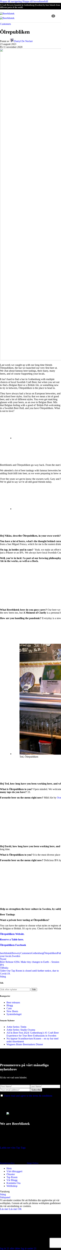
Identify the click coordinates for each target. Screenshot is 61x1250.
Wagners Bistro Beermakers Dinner (25, 1044)
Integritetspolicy (7, 1163)
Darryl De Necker (23, 41)
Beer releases (13, 1002)
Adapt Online (33, 1163)
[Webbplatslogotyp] (7, 13)
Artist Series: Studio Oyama (21, 1029)
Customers (5, 24)
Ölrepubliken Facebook (13, 945)
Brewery (15, 953)
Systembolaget (14, 1014)
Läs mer (8, 1209)
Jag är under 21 (28, 1248)
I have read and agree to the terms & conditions (28, 1095)
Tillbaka (4, 967)
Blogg (10, 1005)
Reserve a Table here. (12, 939)
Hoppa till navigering (11, 1)
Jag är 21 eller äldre (10, 1248)
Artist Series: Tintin (16, 1026)
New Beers (12, 1011)
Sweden (16, 956)
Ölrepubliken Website (12, 934)
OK (20, 1209)
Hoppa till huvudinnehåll (35, 1)
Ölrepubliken (50, 953)
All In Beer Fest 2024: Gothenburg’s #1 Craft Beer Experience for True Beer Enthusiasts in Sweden (33, 1034)
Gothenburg (37, 953)
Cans (9, 1008)
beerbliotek (5, 953)
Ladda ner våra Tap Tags (13, 1147)
